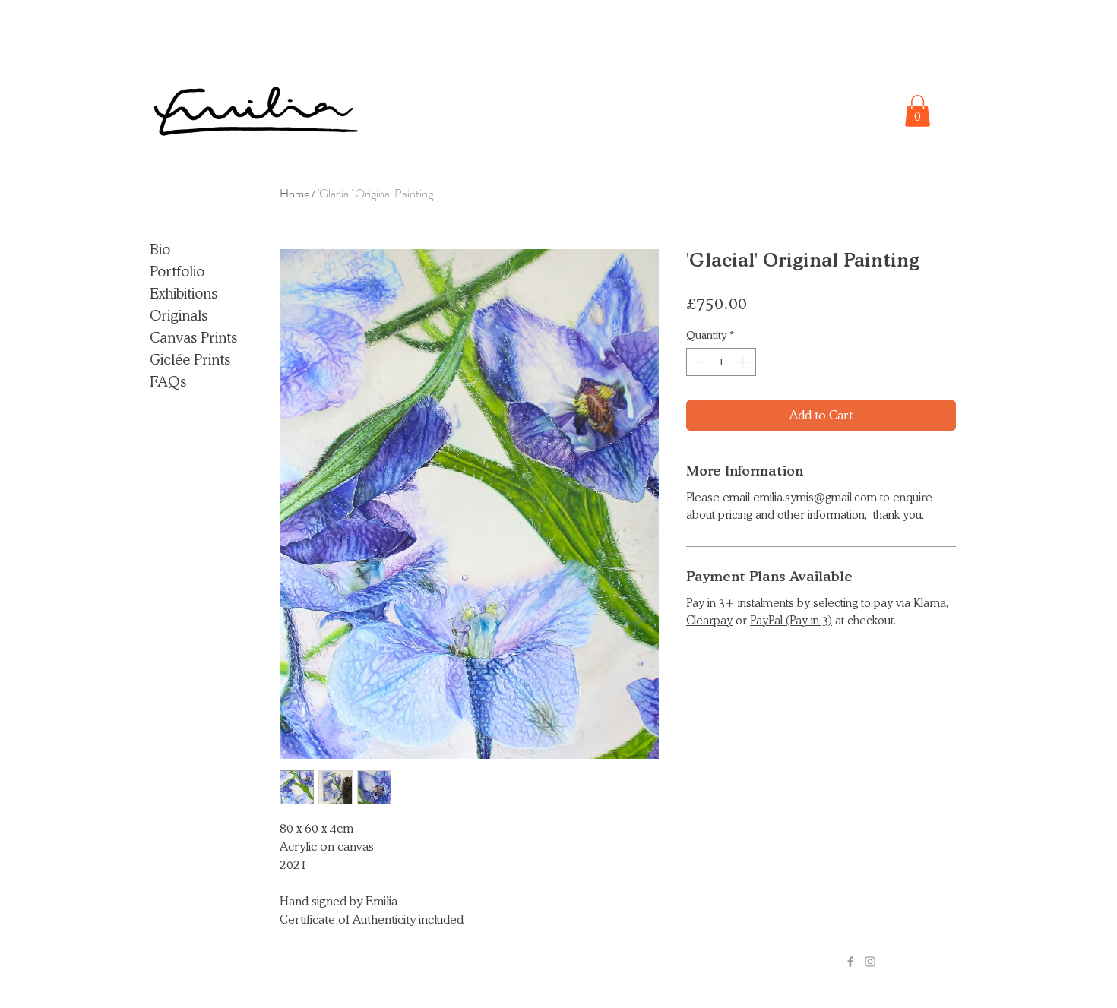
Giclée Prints (190, 359)
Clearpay (709, 620)
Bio (160, 249)
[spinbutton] (721, 362)
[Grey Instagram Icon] (870, 962)
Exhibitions (183, 293)
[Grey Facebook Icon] (850, 962)
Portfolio (177, 271)
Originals (178, 315)
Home (294, 193)
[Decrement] (697, 362)
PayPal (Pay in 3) (791, 620)
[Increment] (744, 362)
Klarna (929, 603)
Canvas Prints (193, 337)
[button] (917, 111)
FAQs (168, 381)
